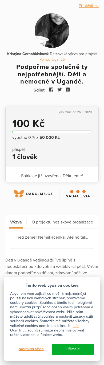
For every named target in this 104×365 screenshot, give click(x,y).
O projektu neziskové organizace (62, 222)
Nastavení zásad (31, 349)
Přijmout (72, 349)
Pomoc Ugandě (52, 59)
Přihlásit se (89, 6)
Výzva (16, 222)
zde (76, 325)
